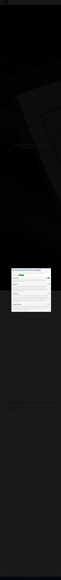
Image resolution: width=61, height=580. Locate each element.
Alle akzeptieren (21, 275)
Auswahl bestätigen (15, 275)
